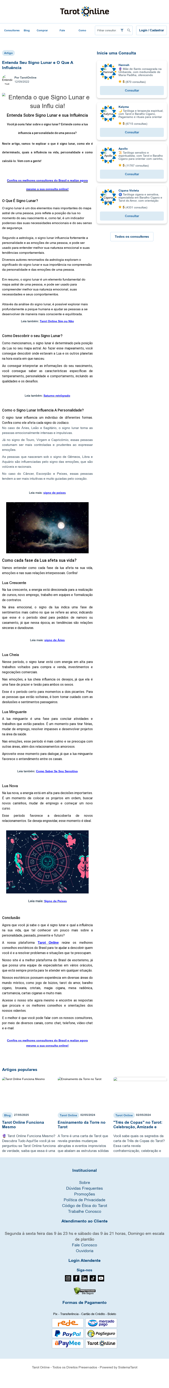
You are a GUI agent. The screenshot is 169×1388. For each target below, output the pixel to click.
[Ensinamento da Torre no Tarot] (84, 1093)
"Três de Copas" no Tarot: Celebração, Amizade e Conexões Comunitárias (137, 1127)
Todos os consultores (132, 236)
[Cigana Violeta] (108, 197)
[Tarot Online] (84, 11)
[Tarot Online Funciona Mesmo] (29, 1093)
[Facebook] (76, 1280)
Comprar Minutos (42, 32)
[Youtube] (101, 1280)
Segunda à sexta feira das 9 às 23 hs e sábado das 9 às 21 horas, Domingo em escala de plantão (84, 1236)
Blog (27, 30)
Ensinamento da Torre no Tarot (82, 1124)
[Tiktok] (93, 1280)
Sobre (84, 1182)
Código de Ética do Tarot (84, 1205)
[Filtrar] (122, 30)
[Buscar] (128, 30)
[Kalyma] (108, 113)
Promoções (84, 1194)
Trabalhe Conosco (84, 1211)
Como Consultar (82, 32)
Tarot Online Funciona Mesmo (23, 1124)
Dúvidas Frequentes (84, 1188)
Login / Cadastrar (151, 30)
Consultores (12, 30)
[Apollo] (108, 155)
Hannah (124, 64)
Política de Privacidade (84, 1199)
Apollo (123, 148)
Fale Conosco (62, 32)
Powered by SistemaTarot (118, 1367)
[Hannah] (108, 71)
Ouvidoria (84, 1250)
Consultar (132, 90)
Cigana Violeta (129, 190)
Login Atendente (84, 1260)
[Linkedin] (84, 1280)
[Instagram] (68, 1280)
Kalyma (124, 106)
